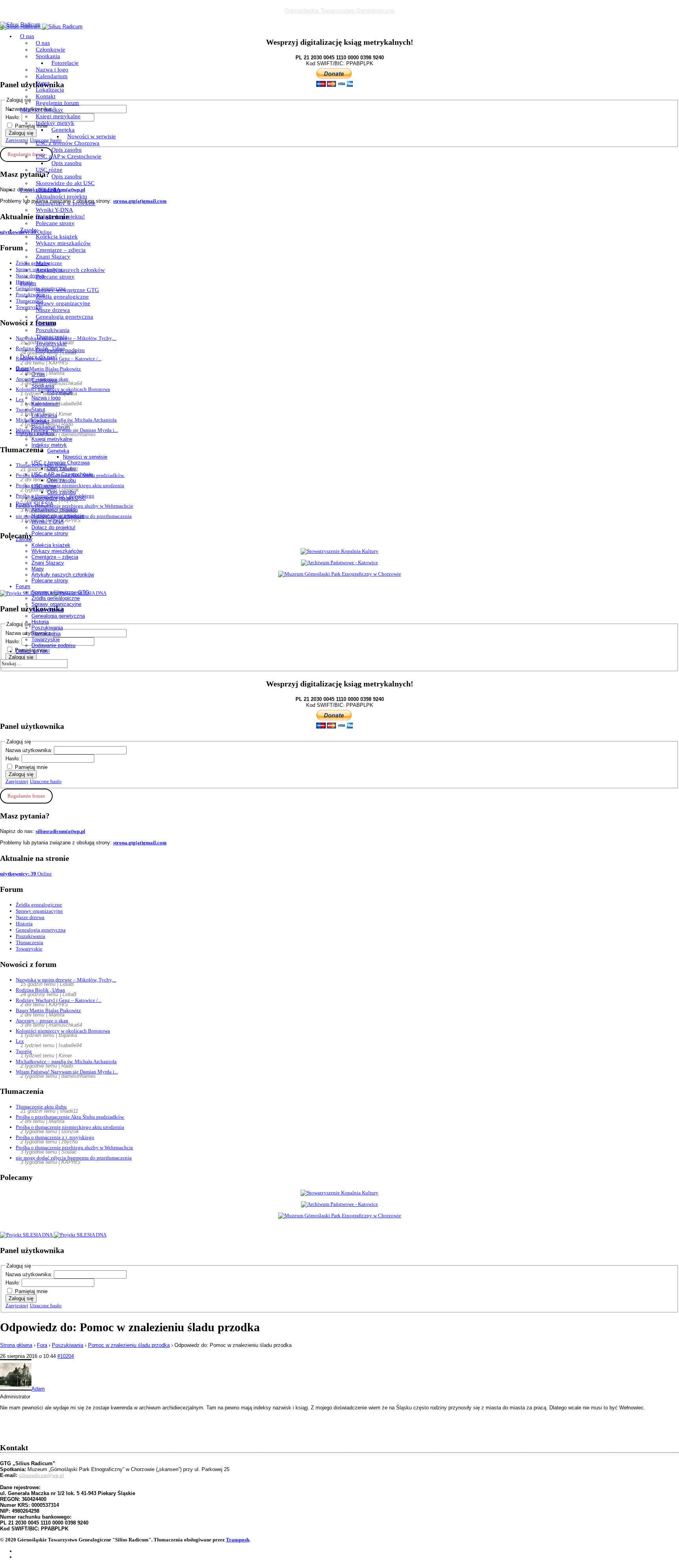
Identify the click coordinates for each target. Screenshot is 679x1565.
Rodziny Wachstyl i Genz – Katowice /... (58, 1000)
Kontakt (45, 96)
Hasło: (14, 758)
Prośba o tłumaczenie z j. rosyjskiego (55, 1137)
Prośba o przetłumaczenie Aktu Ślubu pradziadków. (70, 1117)
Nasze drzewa (53, 310)
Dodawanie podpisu (60, 350)
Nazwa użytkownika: (30, 750)
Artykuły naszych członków (70, 270)
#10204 (65, 1356)
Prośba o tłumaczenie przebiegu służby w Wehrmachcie (74, 1147)
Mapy (43, 263)
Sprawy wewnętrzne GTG (67, 290)
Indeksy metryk (55, 123)
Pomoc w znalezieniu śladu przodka (129, 1345)
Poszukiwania (53, 330)
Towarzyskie (51, 343)
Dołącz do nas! (38, 357)
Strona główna (16, 1345)
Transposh (237, 1540)
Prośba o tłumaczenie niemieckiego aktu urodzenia (70, 1127)
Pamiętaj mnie (31, 767)
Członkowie (50, 49)
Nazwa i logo (52, 69)
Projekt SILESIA (40, 190)
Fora (42, 1345)
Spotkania (48, 56)
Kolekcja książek (57, 236)
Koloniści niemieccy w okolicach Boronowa (63, 1031)
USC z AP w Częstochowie (68, 156)
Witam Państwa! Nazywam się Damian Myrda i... (67, 1072)
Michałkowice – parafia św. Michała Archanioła (66, 1061)
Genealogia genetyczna (64, 317)
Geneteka (63, 130)
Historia (45, 323)
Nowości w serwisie (91, 136)
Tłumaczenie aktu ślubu (41, 1107)
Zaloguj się (21, 774)
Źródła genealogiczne (62, 297)
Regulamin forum (57, 103)
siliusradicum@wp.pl (41, 1475)
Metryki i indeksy (41, 109)
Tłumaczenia (51, 337)
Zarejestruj (17, 781)
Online (26, 874)
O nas (27, 36)
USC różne (49, 170)
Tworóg (24, 1051)
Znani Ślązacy (53, 256)
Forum (28, 283)
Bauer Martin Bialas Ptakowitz (48, 1010)
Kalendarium (52, 76)
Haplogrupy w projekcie (65, 203)
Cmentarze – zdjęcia (61, 250)
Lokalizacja (50, 89)
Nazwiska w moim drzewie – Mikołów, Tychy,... (66, 980)
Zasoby (29, 230)
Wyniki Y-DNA (54, 210)
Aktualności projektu (61, 196)
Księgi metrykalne (58, 116)
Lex (20, 1041)
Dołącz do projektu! (60, 216)
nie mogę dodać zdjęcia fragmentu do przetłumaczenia (74, 1158)
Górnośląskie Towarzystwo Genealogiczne (340, 10)
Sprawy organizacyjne (63, 303)
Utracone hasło (46, 781)
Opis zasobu (66, 150)
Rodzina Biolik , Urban (40, 990)
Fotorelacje (65, 63)
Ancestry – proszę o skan (42, 1021)
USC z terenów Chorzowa (67, 143)
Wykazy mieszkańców (63, 243)
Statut (43, 83)
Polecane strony (55, 223)
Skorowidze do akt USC (65, 183)
